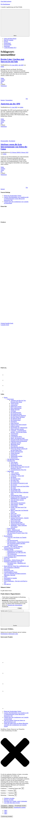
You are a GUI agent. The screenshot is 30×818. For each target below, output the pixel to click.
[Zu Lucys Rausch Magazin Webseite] (15, 364)
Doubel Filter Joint (15, 491)
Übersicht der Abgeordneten (14, 605)
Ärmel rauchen (14, 403)
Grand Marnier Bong (16, 436)
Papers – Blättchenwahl (13, 530)
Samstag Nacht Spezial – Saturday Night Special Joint (20, 518)
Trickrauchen (14, 457)
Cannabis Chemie (8, 549)
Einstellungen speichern (7, 807)
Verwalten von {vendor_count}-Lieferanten (15, 801)
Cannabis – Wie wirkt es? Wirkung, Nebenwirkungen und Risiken (13, 547)
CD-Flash (13, 411)
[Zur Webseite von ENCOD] (16, 708)
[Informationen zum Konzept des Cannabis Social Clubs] (11, 662)
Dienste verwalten (9, 799)
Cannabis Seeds (5, 324)
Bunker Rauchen (15, 409)
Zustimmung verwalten (6, 816)
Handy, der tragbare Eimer (18, 438)
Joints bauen (10, 471)
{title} (5, 810)
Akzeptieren (4, 805)
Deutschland (7, 43)
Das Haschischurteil (12, 540)
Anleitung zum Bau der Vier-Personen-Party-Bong (18, 401)
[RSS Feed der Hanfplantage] (6, 375)
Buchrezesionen (8, 536)
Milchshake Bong (15, 444)
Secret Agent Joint (15, 521)
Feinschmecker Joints (16, 495)
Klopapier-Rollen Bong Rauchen (19, 439)
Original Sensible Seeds (7, 323)
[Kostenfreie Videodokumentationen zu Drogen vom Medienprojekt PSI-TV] (11, 673)
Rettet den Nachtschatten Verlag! (12, 195)
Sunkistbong (14, 454)
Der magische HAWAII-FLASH (19, 483)
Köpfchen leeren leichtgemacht (19, 441)
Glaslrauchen (14, 435)
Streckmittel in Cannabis (10, 578)
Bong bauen (10, 399)
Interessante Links (9, 570)
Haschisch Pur (11, 460)
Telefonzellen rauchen (16, 456)
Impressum (7, 46)
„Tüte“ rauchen (15, 472)
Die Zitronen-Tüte (15, 489)
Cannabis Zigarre (15, 474)
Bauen (5, 397)
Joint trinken (14, 501)
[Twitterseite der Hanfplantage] (6, 380)
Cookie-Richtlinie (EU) (10, 47)
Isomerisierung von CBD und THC (16, 552)
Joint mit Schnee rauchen (17, 500)
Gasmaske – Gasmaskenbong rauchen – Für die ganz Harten (19, 431)
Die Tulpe (13, 487)
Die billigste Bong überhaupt (18, 415)
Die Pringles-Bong (15, 420)
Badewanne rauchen (16, 406)
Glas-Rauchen (14, 433)
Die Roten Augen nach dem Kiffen (20, 486)
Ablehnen (11, 805)
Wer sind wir (7, 584)
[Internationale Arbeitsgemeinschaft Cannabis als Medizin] (11, 684)
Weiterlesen (4, 86)
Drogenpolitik (7, 44)
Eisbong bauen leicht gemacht (18, 424)
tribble (2, 66)
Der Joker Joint (15, 480)
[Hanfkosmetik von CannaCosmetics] (15, 321)
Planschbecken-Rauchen (17, 447)
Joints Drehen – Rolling (17, 504)
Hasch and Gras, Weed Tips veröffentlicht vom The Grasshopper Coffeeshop (16, 566)
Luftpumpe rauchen (16, 442)
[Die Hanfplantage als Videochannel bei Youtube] (6, 391)
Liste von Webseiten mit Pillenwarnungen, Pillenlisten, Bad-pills (15, 574)
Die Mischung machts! (13, 459)
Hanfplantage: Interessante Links (9, 633)
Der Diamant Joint (15, 478)
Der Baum (13, 477)
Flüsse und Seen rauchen (17, 429)
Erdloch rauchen (15, 426)
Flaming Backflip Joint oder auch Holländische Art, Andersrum (19, 497)
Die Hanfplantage (5, 4)
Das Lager (7, 558)
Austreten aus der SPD (10, 104)
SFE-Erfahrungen (12, 554)
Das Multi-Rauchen (16, 412)
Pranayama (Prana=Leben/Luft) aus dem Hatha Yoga (19, 449)
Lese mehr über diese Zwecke (12, 802)
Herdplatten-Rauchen (16, 465)
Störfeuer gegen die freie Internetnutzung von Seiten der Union (14, 146)
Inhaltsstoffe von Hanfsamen (14, 551)
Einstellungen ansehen (20, 805)
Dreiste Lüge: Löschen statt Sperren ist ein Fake (12, 60)
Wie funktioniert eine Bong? (14, 531)
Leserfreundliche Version (10, 572)
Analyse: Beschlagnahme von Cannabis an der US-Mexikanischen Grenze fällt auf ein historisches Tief (16, 198)
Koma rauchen (11, 528)
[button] (15, 752)
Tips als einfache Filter (16, 522)
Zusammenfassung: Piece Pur (18, 469)
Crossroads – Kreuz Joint (17, 475)
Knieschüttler (14, 506)
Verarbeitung (7, 579)
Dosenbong (14, 421)
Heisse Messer (14, 463)
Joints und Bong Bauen (10, 38)
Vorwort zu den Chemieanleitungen (16, 555)
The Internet (12, 141)
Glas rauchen (14, 462)
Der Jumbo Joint (15, 481)
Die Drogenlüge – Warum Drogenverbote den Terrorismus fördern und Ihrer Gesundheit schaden (18, 543)
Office (5, 576)
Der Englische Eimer (16, 414)
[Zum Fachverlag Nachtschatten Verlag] (15, 344)
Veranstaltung (8, 100)
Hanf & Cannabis (8, 40)
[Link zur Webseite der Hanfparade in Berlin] (8, 219)
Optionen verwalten (9, 798)
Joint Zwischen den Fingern (18, 503)
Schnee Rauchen (15, 453)
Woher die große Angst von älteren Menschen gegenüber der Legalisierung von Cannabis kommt (16, 725)
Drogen (6, 41)
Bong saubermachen (16, 408)
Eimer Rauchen (15, 423)
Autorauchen (14, 405)
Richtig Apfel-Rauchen (17, 451)
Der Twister (14, 484)
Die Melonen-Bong (16, 418)
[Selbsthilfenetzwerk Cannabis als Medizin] (11, 691)
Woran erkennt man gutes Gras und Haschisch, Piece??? (20, 467)
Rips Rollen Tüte (15, 516)
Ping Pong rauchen (16, 515)
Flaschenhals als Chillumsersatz (19, 427)
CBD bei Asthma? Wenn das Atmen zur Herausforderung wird (14, 721)
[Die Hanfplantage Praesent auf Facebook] (6, 385)
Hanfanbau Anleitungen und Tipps (13, 561)
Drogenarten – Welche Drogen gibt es (14, 560)
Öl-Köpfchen (14, 445)
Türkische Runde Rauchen (18, 524)
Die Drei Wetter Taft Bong (18, 417)
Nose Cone (14, 513)
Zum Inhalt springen (6, 1)
